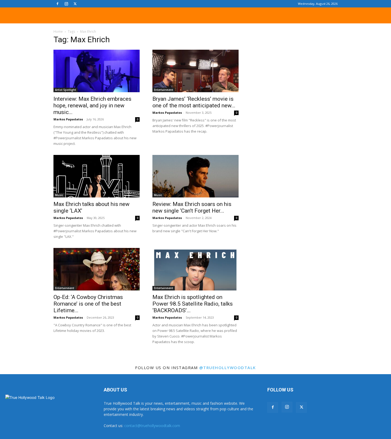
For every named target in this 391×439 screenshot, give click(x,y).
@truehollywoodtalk (227, 367)
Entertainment (163, 90)
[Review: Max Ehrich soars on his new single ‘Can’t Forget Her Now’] (195, 176)
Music (59, 195)
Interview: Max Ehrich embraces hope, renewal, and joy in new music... (92, 105)
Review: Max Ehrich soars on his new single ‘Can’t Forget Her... (191, 207)
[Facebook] (57, 3)
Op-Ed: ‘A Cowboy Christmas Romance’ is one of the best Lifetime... (88, 304)
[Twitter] (75, 3)
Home (58, 31)
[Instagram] (66, 3)
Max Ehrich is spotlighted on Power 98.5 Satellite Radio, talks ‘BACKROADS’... (192, 304)
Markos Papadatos (68, 119)
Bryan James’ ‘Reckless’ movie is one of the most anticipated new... (193, 102)
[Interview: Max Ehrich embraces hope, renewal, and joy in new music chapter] (96, 71)
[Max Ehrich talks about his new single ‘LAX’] (96, 176)
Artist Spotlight (65, 90)
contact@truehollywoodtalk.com (152, 425)
